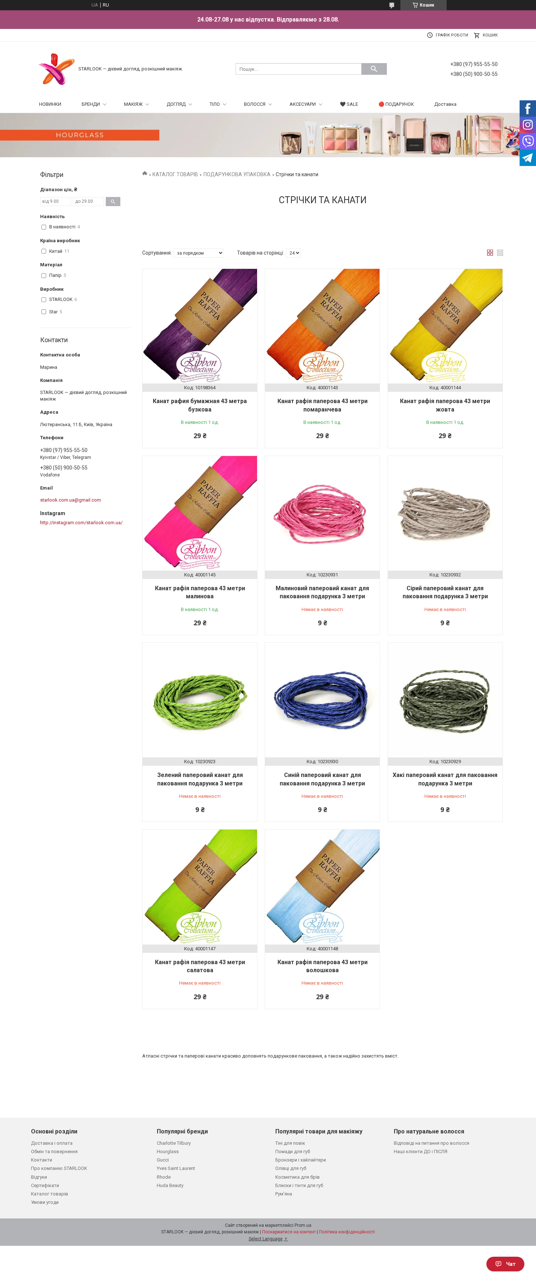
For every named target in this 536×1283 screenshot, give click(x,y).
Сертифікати (45, 1185)
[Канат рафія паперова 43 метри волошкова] (322, 887)
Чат (511, 1264)
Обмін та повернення (54, 1151)
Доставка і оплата (52, 1143)
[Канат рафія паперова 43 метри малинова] (200, 513)
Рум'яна (283, 1194)
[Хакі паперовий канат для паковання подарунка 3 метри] (445, 700)
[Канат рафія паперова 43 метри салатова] (200, 887)
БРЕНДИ (91, 104)
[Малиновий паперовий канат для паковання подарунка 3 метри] (322, 513)
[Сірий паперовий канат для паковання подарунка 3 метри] (445, 513)
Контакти (41, 1160)
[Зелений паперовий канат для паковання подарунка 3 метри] (200, 700)
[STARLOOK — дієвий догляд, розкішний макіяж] (56, 68)
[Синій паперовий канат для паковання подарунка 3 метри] (322, 700)
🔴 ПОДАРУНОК (396, 104)
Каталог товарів (49, 1194)
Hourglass (168, 1151)
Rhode (164, 1177)
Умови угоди (45, 1202)
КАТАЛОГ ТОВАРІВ (175, 174)
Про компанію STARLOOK (59, 1168)
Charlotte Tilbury (174, 1143)
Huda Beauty (170, 1185)
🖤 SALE (349, 104)
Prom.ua (303, 1225)
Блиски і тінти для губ (299, 1185)
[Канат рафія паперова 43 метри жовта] (445, 326)
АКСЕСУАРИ (303, 104)
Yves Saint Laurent (176, 1168)
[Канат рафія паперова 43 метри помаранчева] (322, 326)
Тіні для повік (290, 1143)
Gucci (163, 1160)
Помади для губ (292, 1151)
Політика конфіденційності (347, 1231)
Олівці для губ (290, 1168)
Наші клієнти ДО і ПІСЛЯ (420, 1151)
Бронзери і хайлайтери (300, 1160)
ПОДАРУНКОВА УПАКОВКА (237, 174)
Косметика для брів (297, 1177)
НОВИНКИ (50, 104)
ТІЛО (215, 104)
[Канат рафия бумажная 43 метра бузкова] (200, 326)
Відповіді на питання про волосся (431, 1143)
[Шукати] (374, 69)
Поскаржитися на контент (289, 1231)
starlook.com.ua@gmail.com (70, 500)
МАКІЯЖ (133, 104)
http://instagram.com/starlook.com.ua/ (81, 522)
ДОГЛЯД (176, 104)
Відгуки (39, 1177)
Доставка (445, 104)
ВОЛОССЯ (254, 104)
